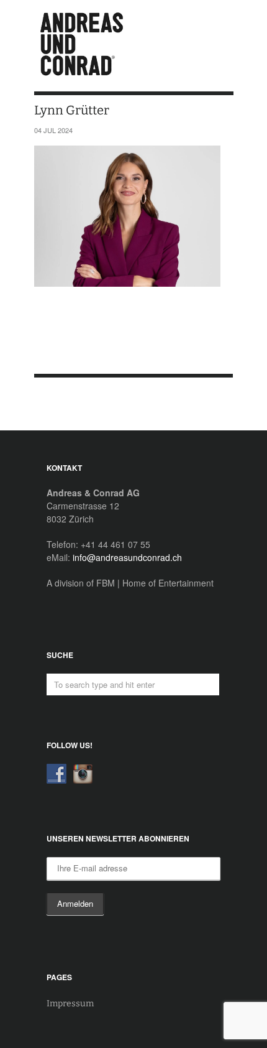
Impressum (70, 1003)
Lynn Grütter (58, 404)
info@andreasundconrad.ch (127, 557)
